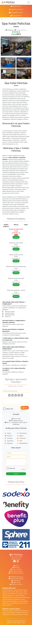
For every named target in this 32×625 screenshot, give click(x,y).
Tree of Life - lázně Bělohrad (10, 603)
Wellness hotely (8, 19)
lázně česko (16, 6)
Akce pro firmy (16, 569)
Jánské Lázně (6, 592)
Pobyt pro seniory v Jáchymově (12, 610)
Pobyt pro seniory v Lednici (19, 614)
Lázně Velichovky (17, 592)
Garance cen (17, 580)
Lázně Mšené (23, 601)
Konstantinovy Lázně (20, 590)
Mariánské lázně (7, 597)
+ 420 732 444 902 (16, 557)
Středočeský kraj (21, 30)
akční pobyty (17, 15)
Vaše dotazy (17, 582)
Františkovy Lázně (19, 599)
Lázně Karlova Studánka (15, 593)
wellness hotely (16, 12)
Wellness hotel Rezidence (10, 601)
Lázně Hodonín (7, 605)
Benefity (17, 567)
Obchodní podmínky (16, 573)
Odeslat (25, 408)
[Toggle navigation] (28, 2)
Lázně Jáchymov (7, 590)
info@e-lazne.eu (16, 559)
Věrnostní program (17, 571)
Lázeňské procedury (16, 577)
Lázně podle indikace (16, 578)
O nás (17, 565)
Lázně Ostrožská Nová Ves (21, 597)
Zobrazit (16, 237)
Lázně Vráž (23, 603)
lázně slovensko (16, 9)
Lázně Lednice (19, 595)
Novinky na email (16, 584)
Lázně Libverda (7, 599)
